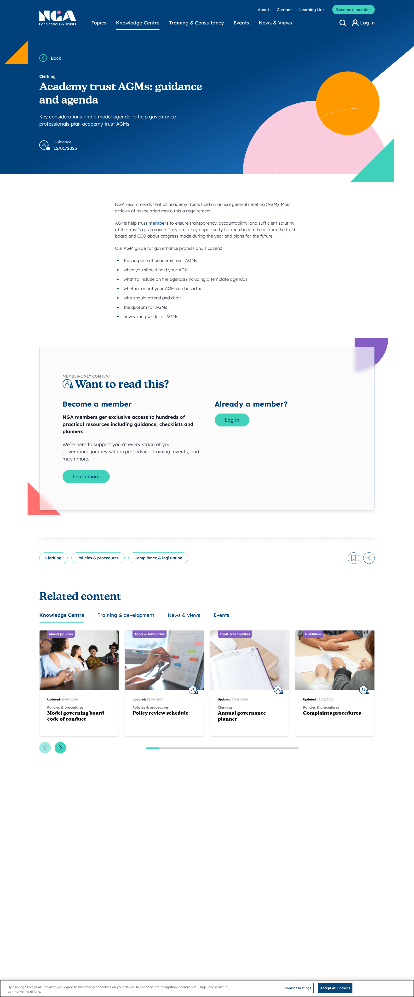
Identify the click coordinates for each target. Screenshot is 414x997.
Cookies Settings (298, 988)
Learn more (86, 476)
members (158, 223)
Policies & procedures (98, 557)
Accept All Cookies (335, 988)
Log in (232, 420)
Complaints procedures (332, 713)
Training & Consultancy (196, 23)
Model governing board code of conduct (75, 716)
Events (241, 23)
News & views (184, 615)
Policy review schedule (160, 713)
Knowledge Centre (138, 23)
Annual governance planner (242, 716)
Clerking (53, 557)
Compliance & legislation (158, 557)
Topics (99, 23)
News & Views (275, 23)
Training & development (126, 615)
